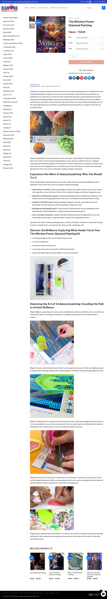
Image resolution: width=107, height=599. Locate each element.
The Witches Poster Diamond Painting (53, 233)
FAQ (46, 8)
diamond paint (75, 208)
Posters (82, 73)
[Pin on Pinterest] (81, 78)
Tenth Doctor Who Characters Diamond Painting (94, 574)
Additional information (51, 86)
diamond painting (89, 102)
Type (70, 48)
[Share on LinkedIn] (89, 78)
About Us (14, 593)
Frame (71, 43)
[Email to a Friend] (78, 78)
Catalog (33, 8)
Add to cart (86, 62)
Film (73, 73)
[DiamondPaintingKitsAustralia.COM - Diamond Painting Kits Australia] (10, 7)
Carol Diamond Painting (38, 573)
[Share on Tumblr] (93, 78)
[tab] (35, 86)
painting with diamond (67, 105)
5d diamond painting (68, 303)
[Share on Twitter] (74, 78)
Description (35, 86)
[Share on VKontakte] (85, 78)
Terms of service (25, 593)
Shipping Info (54, 593)
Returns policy (38, 593)
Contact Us (54, 8)
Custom (41, 8)
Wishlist (63, 8)
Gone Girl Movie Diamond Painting (55, 573)
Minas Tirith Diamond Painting (75, 573)
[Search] (103, 8)
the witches (88, 73)
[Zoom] (39, 50)
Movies (77, 18)
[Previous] (39, 34)
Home (26, 8)
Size (70, 37)
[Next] (62, 34)
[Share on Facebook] (70, 78)
